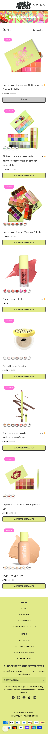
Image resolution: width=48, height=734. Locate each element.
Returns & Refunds (24, 652)
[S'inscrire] (42, 680)
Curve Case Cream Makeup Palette (21, 232)
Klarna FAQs (24, 658)
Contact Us (24, 640)
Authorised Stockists (24, 626)
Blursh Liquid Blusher (13, 299)
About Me (24, 614)
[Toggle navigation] (3, 5)
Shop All (24, 608)
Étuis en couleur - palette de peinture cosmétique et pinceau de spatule (20, 161)
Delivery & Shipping (24, 646)
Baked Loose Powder (14, 366)
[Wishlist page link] (37, 5)
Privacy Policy (16, 716)
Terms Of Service (31, 716)
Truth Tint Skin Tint (12, 575)
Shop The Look (24, 620)
